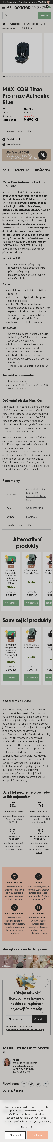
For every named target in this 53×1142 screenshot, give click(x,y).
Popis (5, 170)
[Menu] (7, 7)
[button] (11, 598)
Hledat (44, 16)
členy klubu (12, 816)
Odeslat (39, 1019)
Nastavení (26, 1127)
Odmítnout (15, 1135)
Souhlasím (37, 1135)
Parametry (22, 170)
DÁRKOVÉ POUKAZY (14, 914)
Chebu (39, 853)
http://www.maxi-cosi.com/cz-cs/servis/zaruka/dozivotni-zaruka (25, 448)
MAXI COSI (31, 517)
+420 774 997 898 (23, 1069)
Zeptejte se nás (14, 144)
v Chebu (42, 918)
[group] (11, 581)
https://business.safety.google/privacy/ (31, 1121)
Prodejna (38, 914)
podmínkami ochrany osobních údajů (25, 1030)
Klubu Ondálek (20, 2)
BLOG (38, 883)
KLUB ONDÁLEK (14, 883)
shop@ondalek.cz (23, 1066)
